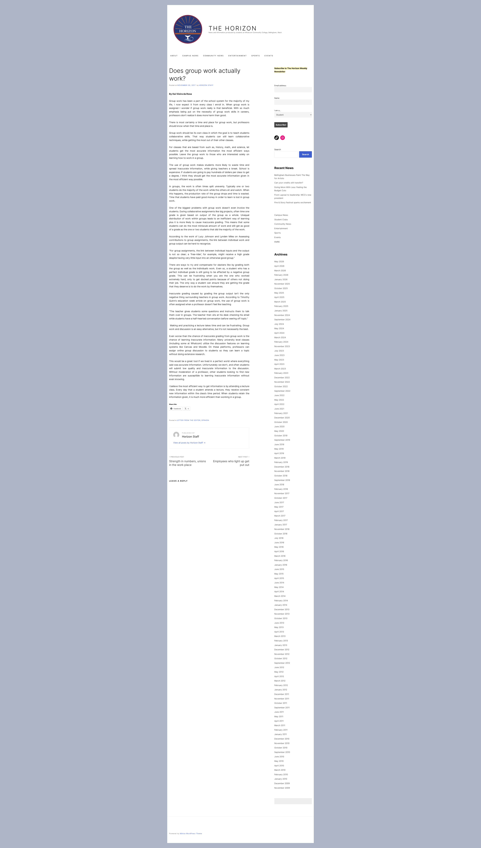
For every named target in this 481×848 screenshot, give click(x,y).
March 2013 (279, 636)
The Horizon (233, 28)
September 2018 (282, 480)
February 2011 (280, 730)
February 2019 (281, 462)
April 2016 (279, 551)
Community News (213, 56)
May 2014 (279, 587)
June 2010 (279, 756)
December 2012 (281, 649)
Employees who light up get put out (231, 461)
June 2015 (279, 569)
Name (276, 98)
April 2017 (279, 511)
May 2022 (279, 400)
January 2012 (280, 689)
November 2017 (281, 493)
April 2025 (279, 297)
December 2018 (281, 466)
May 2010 (279, 761)
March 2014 (279, 596)
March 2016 (279, 556)
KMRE (277, 242)
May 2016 (279, 547)
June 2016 (279, 542)
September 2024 (282, 319)
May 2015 (279, 573)
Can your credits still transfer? (288, 182)
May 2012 (279, 672)
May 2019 (279, 449)
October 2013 (280, 618)
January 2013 (280, 645)
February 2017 (281, 520)
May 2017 (278, 507)
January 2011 (280, 734)
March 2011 (279, 725)
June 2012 (279, 667)
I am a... (277, 110)
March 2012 (279, 680)
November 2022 (282, 382)
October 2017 (280, 498)
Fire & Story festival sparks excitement (292, 202)
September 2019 (282, 440)
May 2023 (279, 359)
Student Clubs (281, 219)
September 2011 (282, 707)
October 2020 (281, 422)
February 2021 (281, 413)
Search (277, 149)
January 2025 (280, 310)
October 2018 (280, 475)
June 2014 (279, 582)
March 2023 (280, 368)
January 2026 (280, 279)
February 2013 (281, 640)
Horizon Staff (206, 85)
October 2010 (280, 747)
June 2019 (279, 444)
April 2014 (279, 591)
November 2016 (281, 529)
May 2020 (279, 431)
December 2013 (281, 609)
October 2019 (280, 435)
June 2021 (279, 408)
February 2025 (281, 306)
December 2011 (281, 694)
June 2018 (279, 484)
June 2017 (279, 502)
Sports (255, 56)
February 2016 (281, 560)
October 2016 (280, 533)
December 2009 (282, 783)
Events (269, 56)
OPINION (205, 420)
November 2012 (281, 654)
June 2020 (279, 426)
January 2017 (280, 524)
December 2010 (281, 738)
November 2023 (282, 346)
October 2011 (280, 703)
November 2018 (281, 471)
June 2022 (279, 395)
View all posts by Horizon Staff (188, 442)
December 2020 (282, 417)
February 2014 (281, 600)
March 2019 (279, 458)
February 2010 (281, 774)
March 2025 (280, 301)
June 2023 (279, 355)
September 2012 (282, 663)
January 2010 (280, 779)
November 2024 (282, 315)
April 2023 (279, 364)
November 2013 (281, 614)
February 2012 (281, 685)
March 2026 (280, 270)
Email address (280, 85)
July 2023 (279, 350)
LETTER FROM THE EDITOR (188, 420)
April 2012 (279, 676)
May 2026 (279, 261)
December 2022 (282, 377)
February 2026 (281, 275)
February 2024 (281, 342)
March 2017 (279, 515)
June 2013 (279, 623)
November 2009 (282, 788)
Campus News (190, 56)
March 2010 (279, 770)
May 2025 (279, 293)
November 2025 (282, 284)
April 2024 (279, 333)
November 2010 (281, 743)
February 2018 (281, 489)
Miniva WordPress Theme (191, 833)
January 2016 (280, 565)
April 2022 (279, 404)
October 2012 (280, 658)
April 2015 (279, 578)
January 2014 (280, 605)
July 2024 (279, 324)
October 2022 (281, 386)
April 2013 (279, 631)
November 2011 (281, 698)
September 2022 (282, 391)
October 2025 (281, 288)
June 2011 (279, 712)
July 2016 (278, 538)
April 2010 (279, 765)
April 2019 (279, 453)
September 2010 (282, 752)
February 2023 (281, 373)
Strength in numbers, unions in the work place (187, 461)
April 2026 (279, 266)
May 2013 (279, 627)
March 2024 (280, 337)
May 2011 (278, 716)
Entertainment (237, 56)
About (174, 56)
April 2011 (279, 721)
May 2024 (279, 328)
